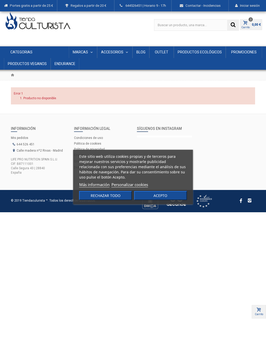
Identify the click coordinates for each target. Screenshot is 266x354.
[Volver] (12, 75)
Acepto (160, 195)
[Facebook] (240, 201)
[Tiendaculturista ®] (38, 21)
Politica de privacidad (89, 149)
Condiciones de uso (88, 138)
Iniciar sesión (250, 6)
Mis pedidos (19, 138)
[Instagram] (249, 201)
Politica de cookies (87, 143)
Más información (94, 184)
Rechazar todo (106, 195)
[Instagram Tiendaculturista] (164, 136)
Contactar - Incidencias (203, 6)
